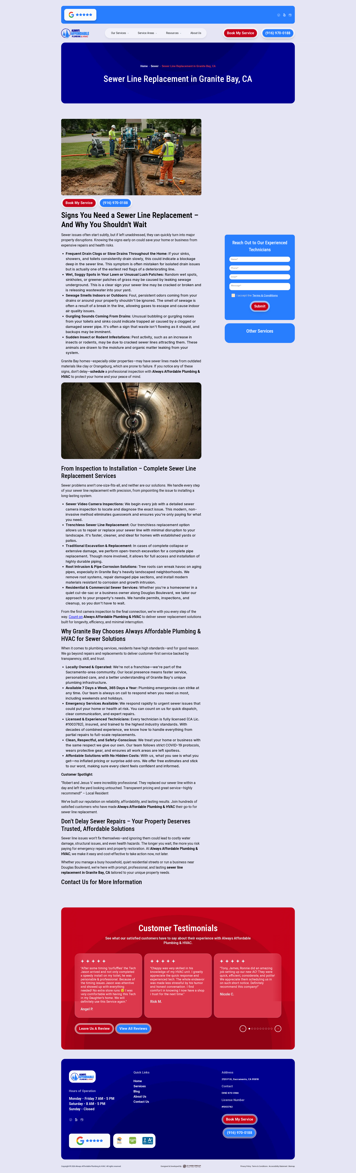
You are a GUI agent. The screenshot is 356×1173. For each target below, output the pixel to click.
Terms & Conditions (265, 295)
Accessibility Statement (278, 1166)
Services (140, 1086)
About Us (195, 33)
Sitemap (291, 1166)
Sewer (155, 66)
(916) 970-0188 (230, 1093)
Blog (137, 1091)
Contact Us (141, 1101)
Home (144, 66)
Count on (76, 617)
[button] (120, 33)
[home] (75, 33)
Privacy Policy (245, 1166)
